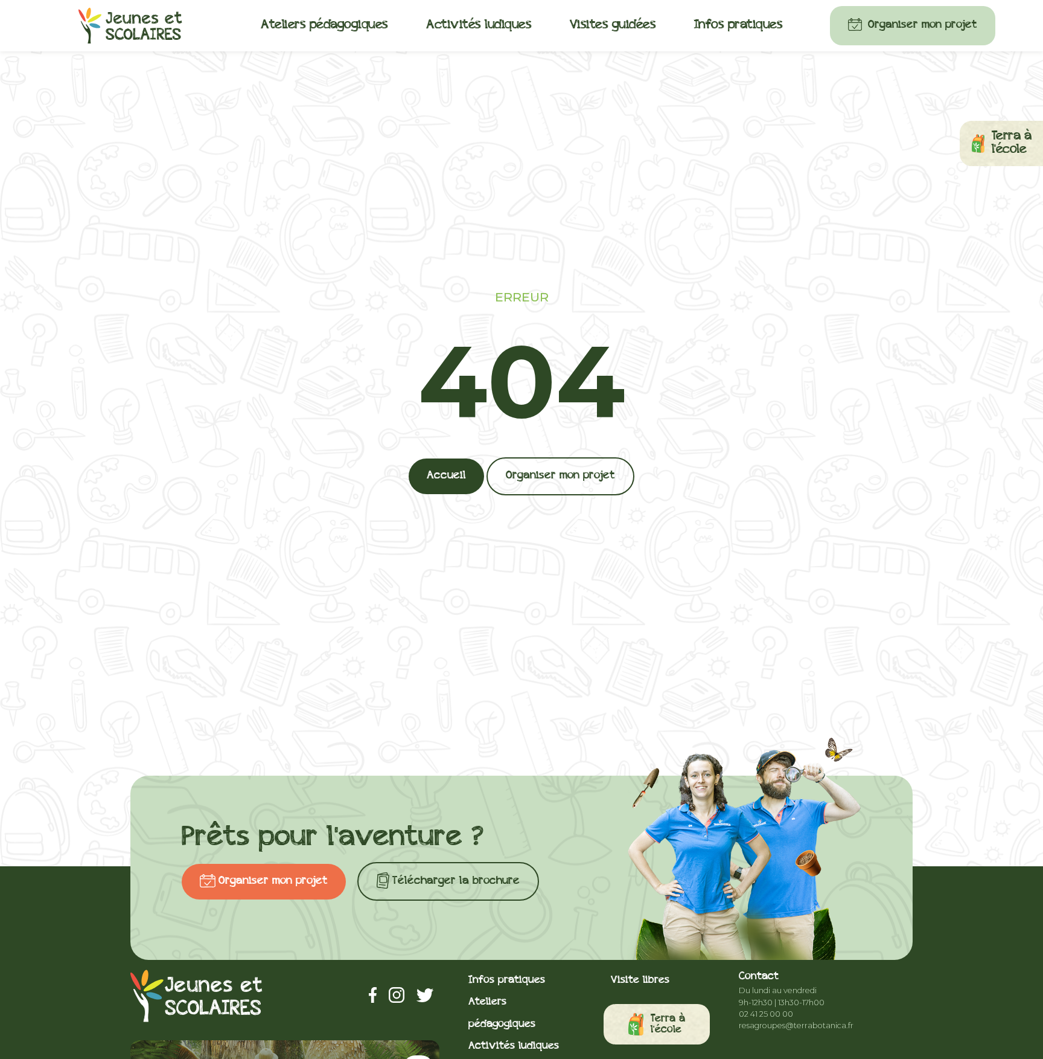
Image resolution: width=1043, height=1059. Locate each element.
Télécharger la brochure (456, 881)
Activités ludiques (478, 25)
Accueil (446, 475)
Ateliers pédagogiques (324, 25)
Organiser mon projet (922, 25)
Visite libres (640, 980)
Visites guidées (613, 25)
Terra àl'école (668, 1024)
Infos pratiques (738, 25)
